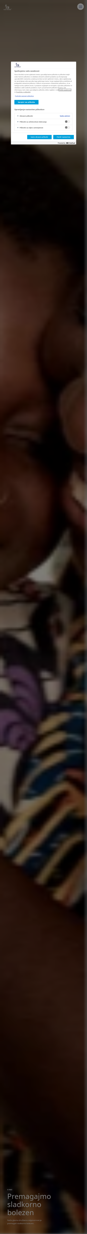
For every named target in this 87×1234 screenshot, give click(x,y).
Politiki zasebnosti (65, 90)
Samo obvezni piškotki (39, 137)
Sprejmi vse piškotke (26, 102)
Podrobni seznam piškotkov (24, 96)
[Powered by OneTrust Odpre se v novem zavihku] (66, 143)
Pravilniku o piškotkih (23, 92)
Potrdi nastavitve (63, 137)
